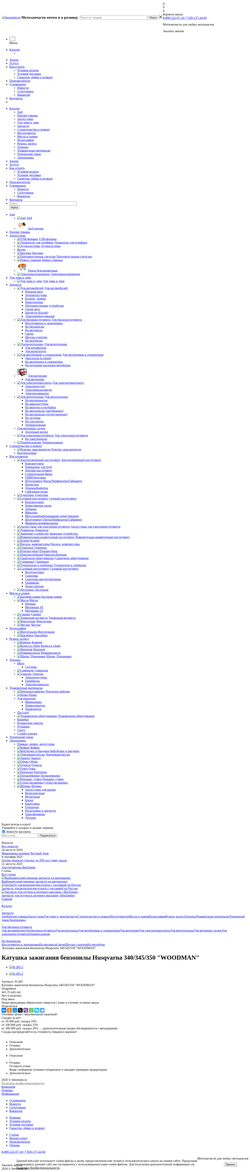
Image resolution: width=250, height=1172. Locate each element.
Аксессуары (25, 119)
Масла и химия (27, 136)
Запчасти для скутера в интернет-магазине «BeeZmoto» (38, 895)
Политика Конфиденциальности (38, 1167)
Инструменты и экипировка (20, 944)
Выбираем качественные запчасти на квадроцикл (35, 881)
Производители (19, 80)
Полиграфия (25, 140)
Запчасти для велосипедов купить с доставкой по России (40, 888)
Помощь (7, 1090)
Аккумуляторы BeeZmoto (18, 867)
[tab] (125, 988)
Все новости (10, 846)
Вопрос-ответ (18, 1138)
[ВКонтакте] (4, 1010)
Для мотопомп (129, 930)
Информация (10, 1093)
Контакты (15, 98)
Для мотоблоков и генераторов (99, 930)
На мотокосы (48, 944)
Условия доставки (29, 73)
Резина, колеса (27, 143)
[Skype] (36, 1010)
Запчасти (23, 126)
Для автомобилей (13, 930)
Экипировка (25, 157)
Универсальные (39, 934)
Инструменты (26, 133)
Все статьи (9, 874)
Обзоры (14, 1145)
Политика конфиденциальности (23, 1083)
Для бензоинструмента (40, 930)
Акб (20, 112)
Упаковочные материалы (33, 150)
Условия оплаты (28, 70)
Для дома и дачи (28, 122)
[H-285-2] (16, 967)
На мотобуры (96, 944)
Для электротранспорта (154, 930)
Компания (8, 1086)
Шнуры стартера (76, 944)
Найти (14, 207)
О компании (17, 84)
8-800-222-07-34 (173, 17)
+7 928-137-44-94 (195, 17)
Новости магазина (18, 831)
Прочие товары (27, 115)
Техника (22, 147)
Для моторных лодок (207, 930)
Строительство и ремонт (33, 129)
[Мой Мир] (14, 1010)
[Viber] (25, 1010)
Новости (23, 87)
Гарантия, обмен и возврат (35, 77)
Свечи (61, 944)
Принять (230, 1164)
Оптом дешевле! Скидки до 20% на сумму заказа (34, 860)
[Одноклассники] (9, 1010)
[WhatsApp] (31, 1010)
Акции (14, 59)
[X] (20, 1010)
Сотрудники (25, 91)
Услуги (14, 63)
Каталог (14, 49)
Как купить (17, 66)
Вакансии (23, 94)
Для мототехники (182, 930)
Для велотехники (66, 930)
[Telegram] (42, 1010)
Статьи (14, 1134)
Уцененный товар (29, 154)
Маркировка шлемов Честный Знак (25, 853)
